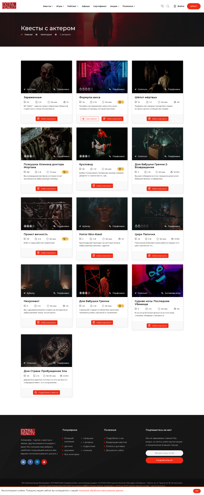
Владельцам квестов (116, 442)
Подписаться (164, 460)
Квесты (47, 6)
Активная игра (172, 293)
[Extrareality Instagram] (37, 462)
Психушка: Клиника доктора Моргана (44, 166)
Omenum (142, 89)
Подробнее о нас (115, 438)
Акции (113, 6)
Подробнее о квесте (48, 392)
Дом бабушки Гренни (94, 301)
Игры (59, 6)
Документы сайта (115, 450)
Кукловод (86, 164)
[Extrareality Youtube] (44, 462)
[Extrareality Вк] (23, 462)
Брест (194, 6)
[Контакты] (162, 6)
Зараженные (33, 97)
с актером (88, 442)
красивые (69, 450)
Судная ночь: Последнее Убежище (152, 303)
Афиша (86, 6)
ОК (196, 491)
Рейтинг (71, 6)
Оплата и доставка (115, 446)
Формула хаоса (89, 97)
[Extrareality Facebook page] (30, 462)
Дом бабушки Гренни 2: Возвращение (151, 166)
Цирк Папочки (145, 234)
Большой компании (69, 440)
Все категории (71, 454)
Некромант (31, 301)
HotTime (31, 89)
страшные (88, 438)
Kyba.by (86, 226)
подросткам (89, 446)
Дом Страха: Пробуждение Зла (45, 371)
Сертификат (100, 6)
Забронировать (48, 119)
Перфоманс (62, 89)
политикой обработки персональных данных (100, 490)
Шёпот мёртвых (146, 97)
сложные (87, 450)
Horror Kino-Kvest (90, 234)
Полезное (128, 6)
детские (68, 446)
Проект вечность (36, 234)
